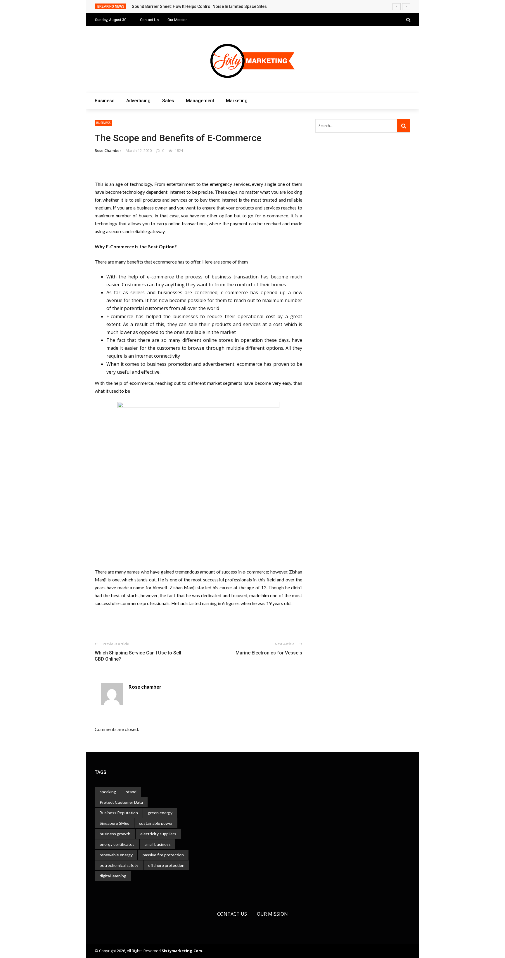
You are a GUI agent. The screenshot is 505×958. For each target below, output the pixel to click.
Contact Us (232, 914)
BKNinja (131, 949)
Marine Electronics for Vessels (269, 653)
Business (103, 31)
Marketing (105, 78)
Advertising (106, 43)
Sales (100, 54)
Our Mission (272, 914)
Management (108, 66)
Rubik (99, 949)
